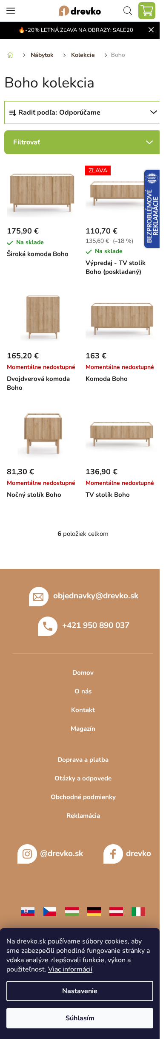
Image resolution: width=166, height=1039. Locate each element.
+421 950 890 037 (95, 625)
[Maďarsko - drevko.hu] (72, 911)
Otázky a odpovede (83, 778)
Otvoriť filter (83, 142)
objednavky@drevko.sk (95, 595)
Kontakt (83, 710)
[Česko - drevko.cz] (50, 911)
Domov (83, 672)
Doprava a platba (83, 759)
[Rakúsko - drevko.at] (116, 911)
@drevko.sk (61, 853)
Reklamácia (83, 815)
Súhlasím (80, 1018)
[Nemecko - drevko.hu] (94, 911)
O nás (83, 691)
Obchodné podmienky (83, 797)
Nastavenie (79, 991)
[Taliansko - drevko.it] (138, 911)
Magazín (83, 728)
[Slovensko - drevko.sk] (27, 911)
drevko (138, 853)
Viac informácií (70, 969)
